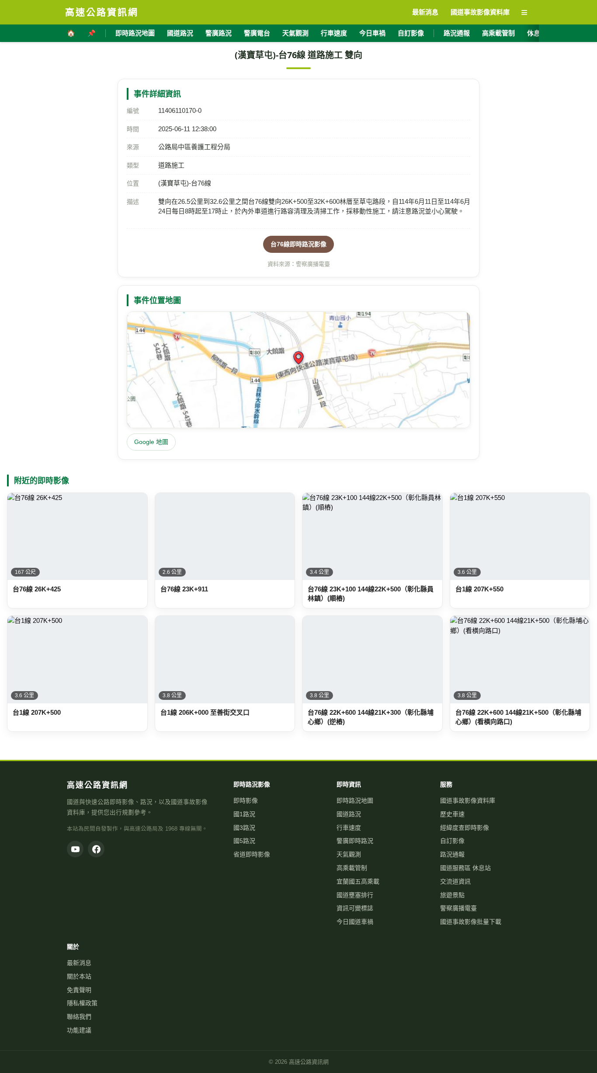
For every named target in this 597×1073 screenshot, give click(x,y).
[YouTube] (75, 849)
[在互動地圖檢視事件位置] (298, 369)
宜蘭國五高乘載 (358, 881)
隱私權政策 (82, 1003)
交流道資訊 (455, 881)
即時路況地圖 (135, 33)
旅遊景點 (452, 894)
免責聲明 (79, 989)
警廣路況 (218, 33)
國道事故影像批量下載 (470, 921)
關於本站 (79, 976)
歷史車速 (452, 814)
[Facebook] (96, 849)
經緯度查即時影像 (464, 827)
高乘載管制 (498, 33)
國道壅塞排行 (355, 894)
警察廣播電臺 (458, 908)
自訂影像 (411, 33)
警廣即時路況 (355, 840)
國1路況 (244, 814)
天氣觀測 (295, 33)
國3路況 (244, 827)
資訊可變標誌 (355, 908)
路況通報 (457, 33)
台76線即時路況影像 (298, 244)
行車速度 (334, 33)
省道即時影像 (251, 854)
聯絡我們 (79, 1016)
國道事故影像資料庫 (467, 800)
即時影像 (245, 800)
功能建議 (79, 1030)
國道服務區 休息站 (465, 867)
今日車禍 (372, 33)
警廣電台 (257, 33)
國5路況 (244, 840)
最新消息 (79, 962)
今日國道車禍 (355, 921)
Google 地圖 (151, 441)
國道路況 (180, 33)
